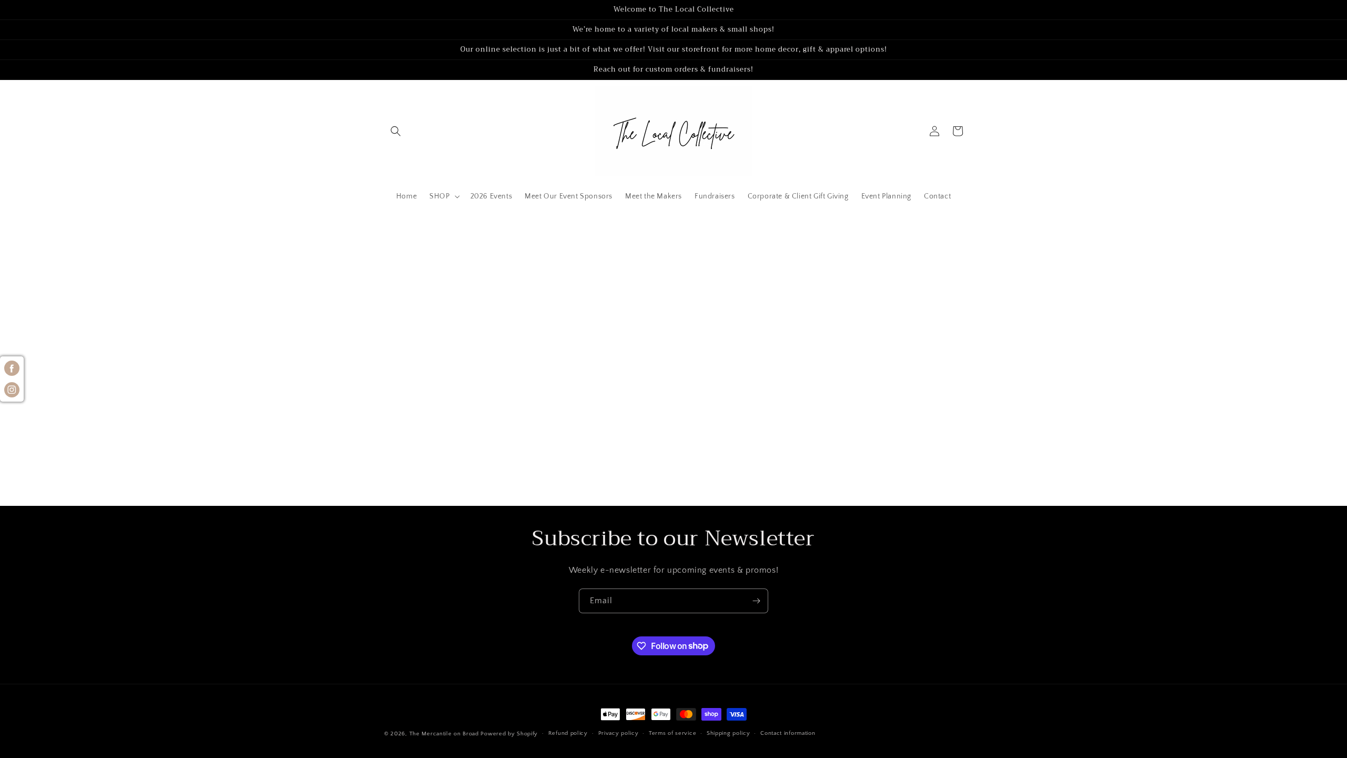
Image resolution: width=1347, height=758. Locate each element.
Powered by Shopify (509, 734)
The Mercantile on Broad (444, 734)
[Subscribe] (756, 601)
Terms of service (672, 733)
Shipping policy (728, 733)
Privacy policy (618, 733)
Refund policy (568, 733)
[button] (395, 131)
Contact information (787, 733)
